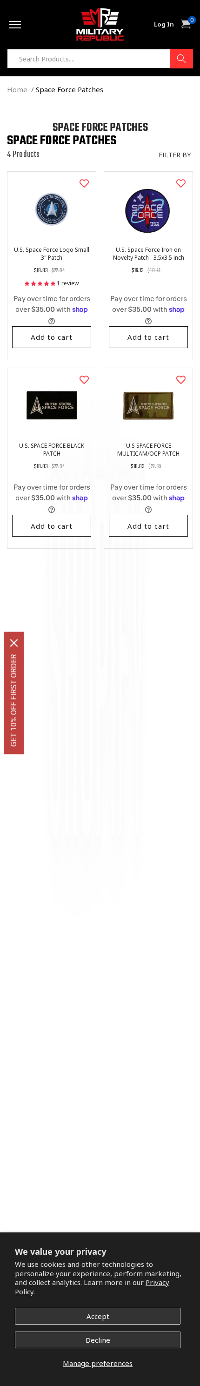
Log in (164, 24)
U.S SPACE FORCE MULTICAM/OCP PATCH (148, 450)
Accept (98, 1316)
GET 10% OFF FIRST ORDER (13, 700)
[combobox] (100, 58)
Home (17, 89)
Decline (98, 1340)
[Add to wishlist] (84, 183)
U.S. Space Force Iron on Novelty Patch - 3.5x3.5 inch (148, 254)
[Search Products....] (181, 58)
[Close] (14, 643)
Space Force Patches (69, 89)
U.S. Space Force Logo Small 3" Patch (51, 254)
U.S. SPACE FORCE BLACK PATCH (51, 450)
